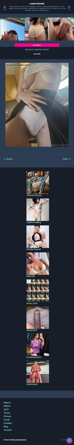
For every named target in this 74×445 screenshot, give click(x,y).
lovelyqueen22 (33, 357)
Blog (6, 426)
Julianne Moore (34, 195)
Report (7, 402)
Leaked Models (36, 4)
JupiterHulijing (33, 222)
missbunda (31, 384)
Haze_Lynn (31, 303)
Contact (8, 430)
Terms (7, 413)
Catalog (7, 423)
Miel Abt (30, 276)
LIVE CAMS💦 (37, 45)
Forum (7, 419)
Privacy (7, 416)
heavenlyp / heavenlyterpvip (37, 49)
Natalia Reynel (33, 249)
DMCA (7, 406)
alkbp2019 (31, 330)
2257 (6, 409)
